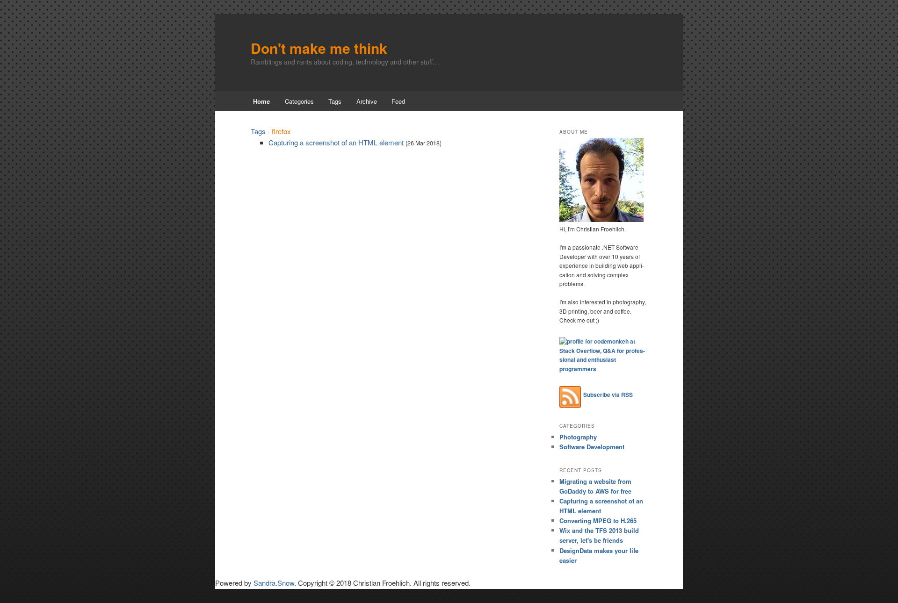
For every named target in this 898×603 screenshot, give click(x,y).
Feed (398, 101)
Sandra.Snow (273, 583)
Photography (578, 436)
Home (261, 101)
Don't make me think (319, 48)
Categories (299, 101)
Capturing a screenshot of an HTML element (336, 142)
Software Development (591, 446)
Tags (334, 101)
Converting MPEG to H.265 (598, 520)
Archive (366, 101)
